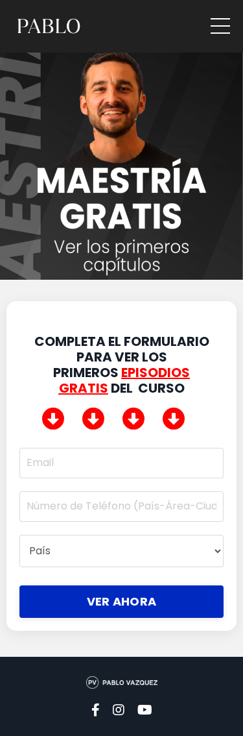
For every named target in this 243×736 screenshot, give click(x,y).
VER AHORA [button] (121, 601)
